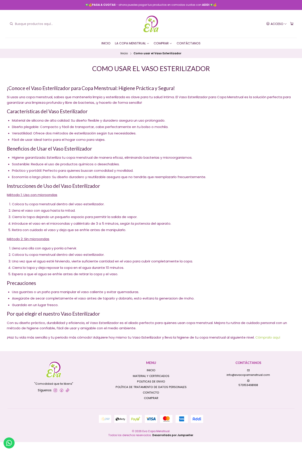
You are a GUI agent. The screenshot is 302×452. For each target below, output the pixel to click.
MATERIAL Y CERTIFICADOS (151, 376)
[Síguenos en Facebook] (61, 390)
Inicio (124, 53)
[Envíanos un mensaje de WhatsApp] (9, 442)
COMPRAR (161, 43)
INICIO (106, 43)
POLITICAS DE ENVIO (151, 381)
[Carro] (291, 24)
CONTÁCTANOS (189, 43)
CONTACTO (151, 392)
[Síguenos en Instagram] (55, 390)
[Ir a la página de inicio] (151, 24)
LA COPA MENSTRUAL (130, 43)
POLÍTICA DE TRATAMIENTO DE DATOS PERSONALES (151, 387)
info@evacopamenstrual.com (248, 375)
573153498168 (248, 385)
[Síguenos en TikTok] (67, 390)
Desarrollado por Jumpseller (172, 435)
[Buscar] (11, 23)
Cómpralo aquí (267, 337)
